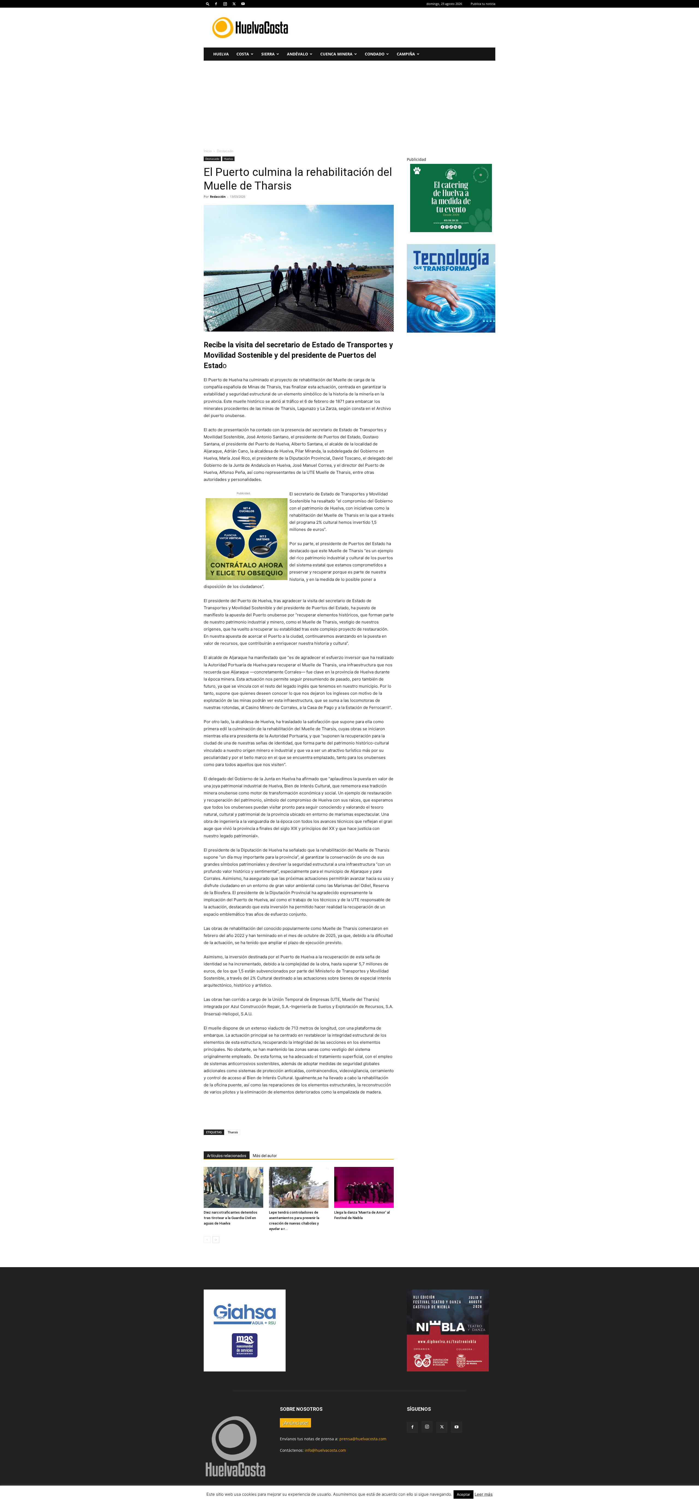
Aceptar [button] (463, 1494)
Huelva (221, 54)
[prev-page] (207, 1239)
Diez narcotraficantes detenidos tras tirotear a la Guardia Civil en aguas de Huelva (230, 1217)
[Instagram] (225, 4)
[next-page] (215, 1239)
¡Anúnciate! (295, 1423)
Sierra (268, 54)
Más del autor (265, 1156)
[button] (208, 4)
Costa (242, 54)
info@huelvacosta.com (325, 1450)
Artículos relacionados (226, 1156)
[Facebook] (216, 4)
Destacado (212, 159)
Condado (374, 54)
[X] (234, 4)
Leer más (484, 1494)
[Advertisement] (396, 27)
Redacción (218, 196)
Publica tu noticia (483, 4)
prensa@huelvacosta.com (362, 1438)
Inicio (208, 151)
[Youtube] (243, 4)
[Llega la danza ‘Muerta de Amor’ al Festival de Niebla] (364, 1187)
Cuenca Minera (336, 54)
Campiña (406, 54)
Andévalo (297, 54)
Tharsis (233, 1132)
